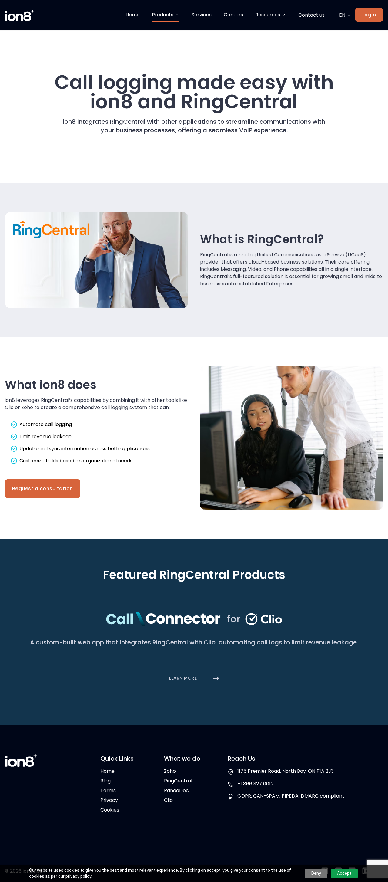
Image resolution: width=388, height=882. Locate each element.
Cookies (109, 809)
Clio (168, 800)
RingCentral (178, 780)
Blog (105, 780)
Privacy (109, 800)
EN (342, 14)
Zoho (170, 771)
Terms (108, 790)
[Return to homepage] (19, 15)
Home (107, 771)
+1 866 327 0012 (255, 783)
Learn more (183, 678)
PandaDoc (176, 790)
